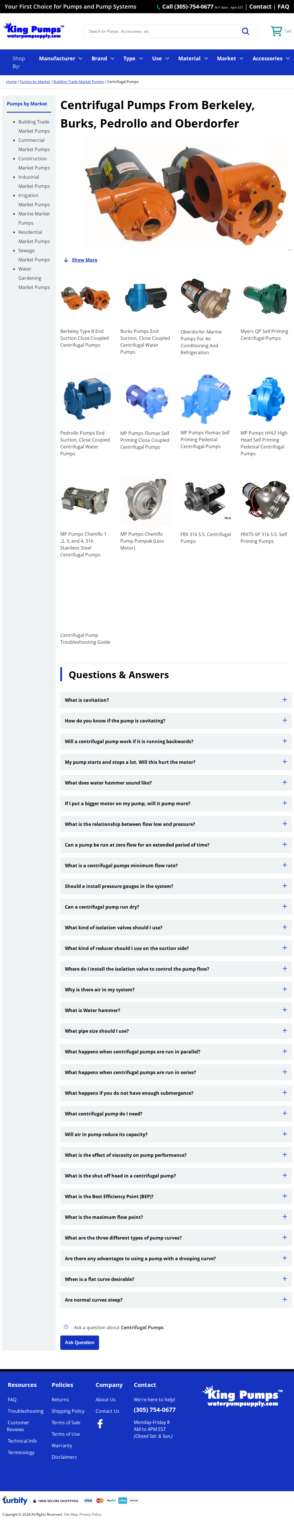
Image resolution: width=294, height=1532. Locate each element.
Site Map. (71, 1514)
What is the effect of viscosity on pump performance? (126, 1155)
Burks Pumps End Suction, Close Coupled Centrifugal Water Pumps (145, 341)
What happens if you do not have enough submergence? (129, 1093)
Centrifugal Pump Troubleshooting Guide (85, 638)
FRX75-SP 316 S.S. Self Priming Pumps (264, 537)
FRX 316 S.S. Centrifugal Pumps (206, 537)
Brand (99, 58)
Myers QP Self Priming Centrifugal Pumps (264, 334)
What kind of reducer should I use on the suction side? (127, 948)
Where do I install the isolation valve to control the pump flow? (137, 969)
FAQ (283, 6)
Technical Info (22, 1441)
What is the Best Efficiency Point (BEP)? (109, 1196)
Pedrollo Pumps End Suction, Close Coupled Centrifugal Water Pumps (85, 443)
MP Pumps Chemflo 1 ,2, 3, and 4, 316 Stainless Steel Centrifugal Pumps (83, 544)
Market (226, 58)
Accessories (268, 58)
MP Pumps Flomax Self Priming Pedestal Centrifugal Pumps (205, 439)
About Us (106, 1399)
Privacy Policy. (91, 1514)
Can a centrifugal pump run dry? (102, 907)
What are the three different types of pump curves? (123, 1238)
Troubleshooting (26, 1411)
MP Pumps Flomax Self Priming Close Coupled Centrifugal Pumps (144, 440)
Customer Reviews (18, 1426)
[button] (245, 31)
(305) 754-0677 (155, 1410)
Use (157, 58)
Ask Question (79, 1342)
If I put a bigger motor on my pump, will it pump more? (127, 803)
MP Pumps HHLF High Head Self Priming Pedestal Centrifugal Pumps (264, 443)
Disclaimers (64, 1457)
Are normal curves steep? (94, 1300)
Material (189, 58)
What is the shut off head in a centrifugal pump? (120, 1176)
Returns (60, 1399)
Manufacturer (57, 58)
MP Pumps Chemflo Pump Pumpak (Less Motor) (142, 541)
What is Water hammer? (92, 1010)
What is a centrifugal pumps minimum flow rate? (121, 865)
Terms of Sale (66, 1422)
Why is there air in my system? (100, 989)
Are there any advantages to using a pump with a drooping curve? (140, 1258)
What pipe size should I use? (97, 1031)
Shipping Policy (68, 1411)
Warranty (62, 1445)
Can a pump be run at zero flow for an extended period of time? (137, 845)
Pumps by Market (35, 81)
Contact (260, 6)
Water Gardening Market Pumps (34, 278)
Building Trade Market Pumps (78, 81)
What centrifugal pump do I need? (103, 1114)
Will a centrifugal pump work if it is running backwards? (129, 741)
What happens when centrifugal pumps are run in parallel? (132, 1052)
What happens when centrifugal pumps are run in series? (130, 1072)
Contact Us (107, 1411)
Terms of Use (66, 1434)
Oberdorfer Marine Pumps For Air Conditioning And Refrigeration (201, 342)
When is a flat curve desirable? (99, 1279)
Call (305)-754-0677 (187, 6)
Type (129, 58)
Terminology (21, 1452)
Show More (84, 260)
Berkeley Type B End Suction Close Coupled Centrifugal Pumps (84, 338)
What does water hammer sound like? (108, 783)
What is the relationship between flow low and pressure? (130, 824)
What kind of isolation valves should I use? (114, 927)
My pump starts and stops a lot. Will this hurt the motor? (130, 762)
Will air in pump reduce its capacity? (106, 1134)
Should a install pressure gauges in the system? (119, 886)
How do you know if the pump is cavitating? (115, 721)
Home (11, 81)
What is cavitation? (87, 700)
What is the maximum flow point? (104, 1217)
